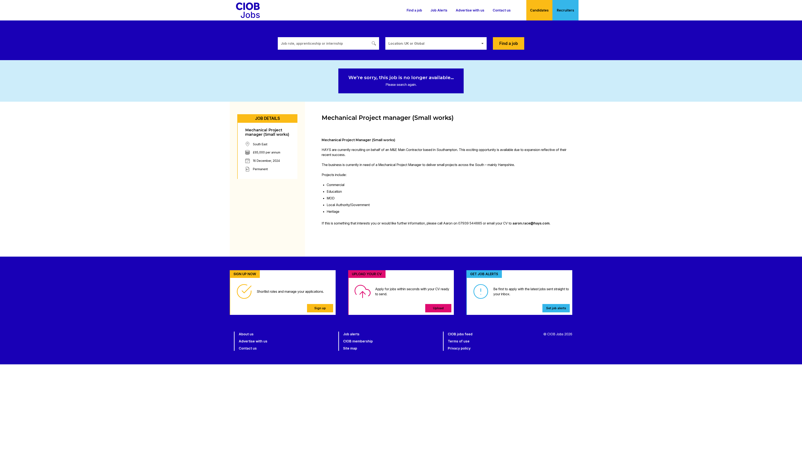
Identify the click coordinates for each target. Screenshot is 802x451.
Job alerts (351, 334)
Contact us (502, 10)
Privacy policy (459, 348)
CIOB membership (358, 341)
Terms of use (459, 341)
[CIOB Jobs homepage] (248, 10)
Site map (350, 348)
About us (246, 334)
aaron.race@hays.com (531, 223)
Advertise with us (470, 10)
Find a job (414, 10)
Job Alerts (438, 10)
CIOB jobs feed (460, 334)
